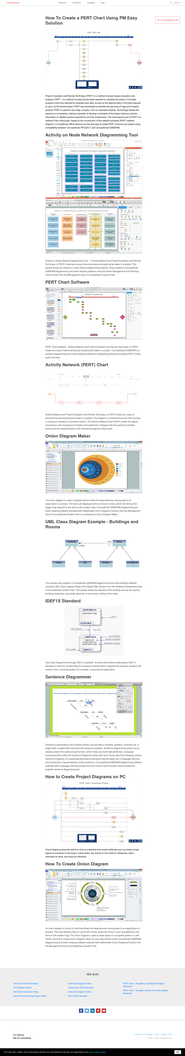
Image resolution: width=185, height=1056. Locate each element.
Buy (103, 2)
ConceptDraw (13, 2)
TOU (170, 1034)
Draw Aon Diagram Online (79, 991)
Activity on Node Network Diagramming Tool (91, 135)
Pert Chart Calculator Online (25, 991)
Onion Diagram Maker (67, 436)
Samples (91, 2)
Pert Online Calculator (77, 995)
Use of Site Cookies (97, 1052)
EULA (157, 1034)
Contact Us (139, 1034)
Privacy (163, 1034)
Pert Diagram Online (22, 987)
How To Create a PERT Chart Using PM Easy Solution (91, 20)
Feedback (148, 1034)
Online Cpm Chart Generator (81, 987)
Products (62, 2)
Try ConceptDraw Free (167, 20)
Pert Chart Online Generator (25, 983)
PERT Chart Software (67, 282)
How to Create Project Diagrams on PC (85, 776)
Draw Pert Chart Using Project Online (29, 995)
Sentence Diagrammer (68, 676)
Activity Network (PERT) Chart (76, 364)
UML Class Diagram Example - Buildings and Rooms (91, 524)
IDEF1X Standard (63, 601)
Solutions (77, 2)
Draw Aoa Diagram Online (79, 983)
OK (177, 1052)
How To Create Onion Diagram (76, 864)
